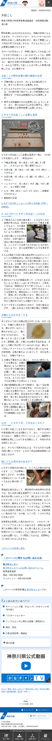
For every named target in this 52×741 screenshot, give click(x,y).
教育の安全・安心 (32, 689)
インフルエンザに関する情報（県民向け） (26, 621)
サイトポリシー (44, 710)
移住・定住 (11, 627)
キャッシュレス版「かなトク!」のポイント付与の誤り (27, 608)
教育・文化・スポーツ (16, 689)
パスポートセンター (15, 615)
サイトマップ (28, 710)
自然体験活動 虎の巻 (14, 691)
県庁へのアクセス (39, 716)
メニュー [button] (48, 5)
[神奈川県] (7, 716)
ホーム (3, 689)
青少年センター (10, 564)
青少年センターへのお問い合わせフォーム (23, 568)
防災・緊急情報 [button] (41, 4)
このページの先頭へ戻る (13, 548)
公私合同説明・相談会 (16, 633)
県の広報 (10, 643)
